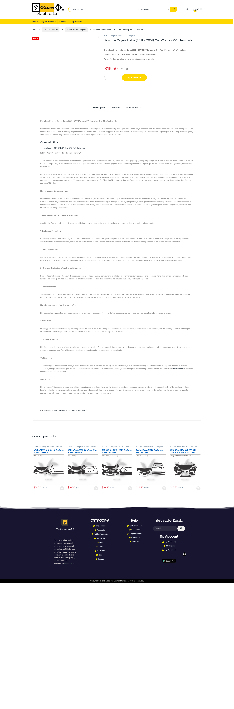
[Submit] (181, 528)
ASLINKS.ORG (69, 564)
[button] (98, 37)
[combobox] (102, 9)
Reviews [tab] (116, 107)
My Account (77, 22)
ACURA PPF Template (41, 447)
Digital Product (47, 22)
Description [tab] (99, 107)
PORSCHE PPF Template (76, 30)
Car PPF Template (51, 30)
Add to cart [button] (62, 488)
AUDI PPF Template (143, 447)
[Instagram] (184, 554)
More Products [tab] (133, 107)
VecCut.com (178, 369)
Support (62, 22)
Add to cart (136, 77)
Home (35, 22)
